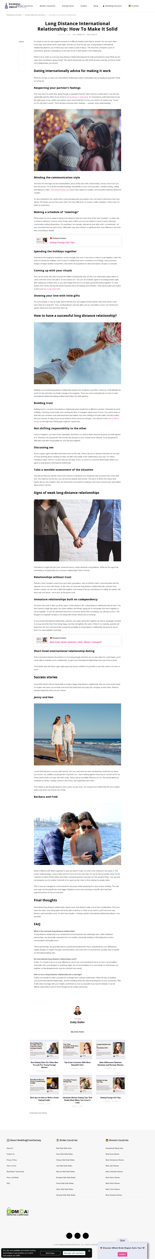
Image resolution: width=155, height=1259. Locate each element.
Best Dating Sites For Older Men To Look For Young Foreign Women (44, 1064)
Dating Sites (68, 6)
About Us (10, 1148)
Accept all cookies (74, 1253)
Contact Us (11, 1154)
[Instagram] (77, 1236)
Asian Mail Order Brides (64, 1154)
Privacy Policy (12, 1160)
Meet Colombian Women (114, 1172)
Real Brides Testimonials (15, 1172)
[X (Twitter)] (69, 1236)
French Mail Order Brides (65, 1183)
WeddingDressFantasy (14, 15)
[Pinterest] (86, 1236)
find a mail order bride (51, 289)
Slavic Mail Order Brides (64, 1189)
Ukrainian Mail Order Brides (65, 1195)
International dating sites (60, 190)
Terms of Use (11, 1166)
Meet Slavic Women (113, 1177)
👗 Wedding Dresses (112, 6)
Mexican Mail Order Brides (65, 1172)
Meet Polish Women (113, 1183)
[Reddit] (21, 68)
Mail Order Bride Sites (64, 1148)
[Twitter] (21, 56)
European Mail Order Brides (66, 1177)
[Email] (21, 62)
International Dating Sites (114, 1148)
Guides (84, 6)
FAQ (8, 1183)
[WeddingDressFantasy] (15, 6)
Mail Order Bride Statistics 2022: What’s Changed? (76, 642)
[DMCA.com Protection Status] (17, 1215)
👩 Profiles (133, 6)
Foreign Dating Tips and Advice (35, 15)
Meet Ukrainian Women (114, 1195)
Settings (50, 1253)
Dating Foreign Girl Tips (62, 242)
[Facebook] (21, 50)
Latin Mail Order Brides (64, 1166)
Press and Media (13, 1177)
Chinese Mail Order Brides (65, 1160)
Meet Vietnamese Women (115, 1160)
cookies (17, 1250)
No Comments (79, 34)
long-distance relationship (78, 97)
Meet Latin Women (112, 1166)
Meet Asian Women (112, 1154)
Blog (96, 6)
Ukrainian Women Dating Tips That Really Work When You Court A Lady (77, 1100)
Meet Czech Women (113, 1189)
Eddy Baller (92, 34)
